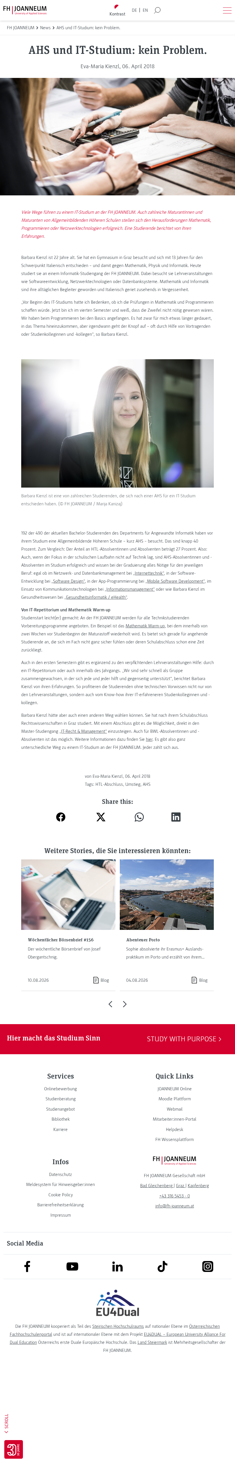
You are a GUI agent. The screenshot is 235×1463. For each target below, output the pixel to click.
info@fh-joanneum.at (174, 1206)
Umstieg (132, 784)
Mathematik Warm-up (145, 626)
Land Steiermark (152, 1342)
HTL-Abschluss (109, 784)
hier (149, 739)
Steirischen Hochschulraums (118, 1326)
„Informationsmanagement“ (130, 589)
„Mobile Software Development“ (175, 581)
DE (134, 10)
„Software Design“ (68, 581)
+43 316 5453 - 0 (174, 1196)
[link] (60, 1089)
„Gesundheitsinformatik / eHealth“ (95, 597)
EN (145, 10)
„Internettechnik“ (148, 573)
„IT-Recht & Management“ (83, 731)
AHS (146, 784)
